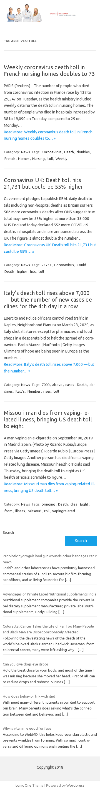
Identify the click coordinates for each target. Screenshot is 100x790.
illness (20, 511)
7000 (45, 385)
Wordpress (75, 785)
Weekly (61, 158)
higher (22, 271)
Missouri (34, 511)
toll (50, 158)
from (8, 511)
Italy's (20, 391)
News (25, 152)
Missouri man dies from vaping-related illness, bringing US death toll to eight (48, 419)
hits (33, 271)
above (57, 385)
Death (69, 152)
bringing (48, 504)
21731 (46, 265)
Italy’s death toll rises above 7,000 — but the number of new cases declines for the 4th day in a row (49, 299)
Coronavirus (51, 152)
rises (47, 391)
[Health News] (50, 20)
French (9, 158)
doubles (83, 152)
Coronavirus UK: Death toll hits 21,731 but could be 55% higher (43, 183)
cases (69, 385)
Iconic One (23, 785)
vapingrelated (63, 511)
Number (34, 391)
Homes (23, 158)
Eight (84, 504)
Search (8, 532)
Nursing (38, 158)
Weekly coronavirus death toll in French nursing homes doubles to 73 (49, 70)
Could (81, 265)
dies (74, 504)
